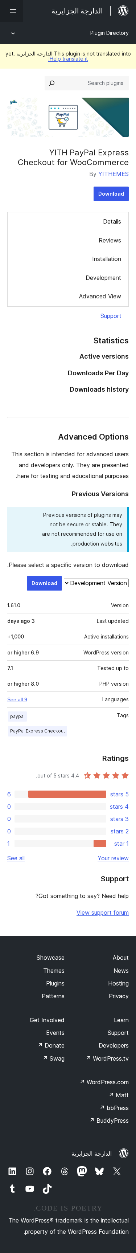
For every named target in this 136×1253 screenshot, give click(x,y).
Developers (114, 1045)
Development (103, 277)
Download (111, 194)
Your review (113, 858)
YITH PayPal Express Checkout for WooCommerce (73, 157)
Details (112, 221)
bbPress (114, 1107)
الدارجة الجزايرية (91, 1153)
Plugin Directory (109, 33)
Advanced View (100, 296)
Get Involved (47, 1020)
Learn (121, 1020)
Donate (51, 1045)
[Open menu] (11, 11)
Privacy (119, 996)
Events (55, 1032)
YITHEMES (113, 173)
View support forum (103, 912)
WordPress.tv (107, 1058)
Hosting (118, 983)
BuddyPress (109, 1120)
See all (16, 858)
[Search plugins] (52, 83)
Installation (106, 258)
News (121, 970)
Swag (53, 1058)
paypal (17, 716)
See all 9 (17, 699)
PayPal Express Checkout (37, 731)
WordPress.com (104, 1082)
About (121, 957)
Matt (118, 1095)
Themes (54, 970)
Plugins (55, 983)
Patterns (53, 996)
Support (110, 315)
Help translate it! (68, 59)
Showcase (51, 957)
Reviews (110, 240)
